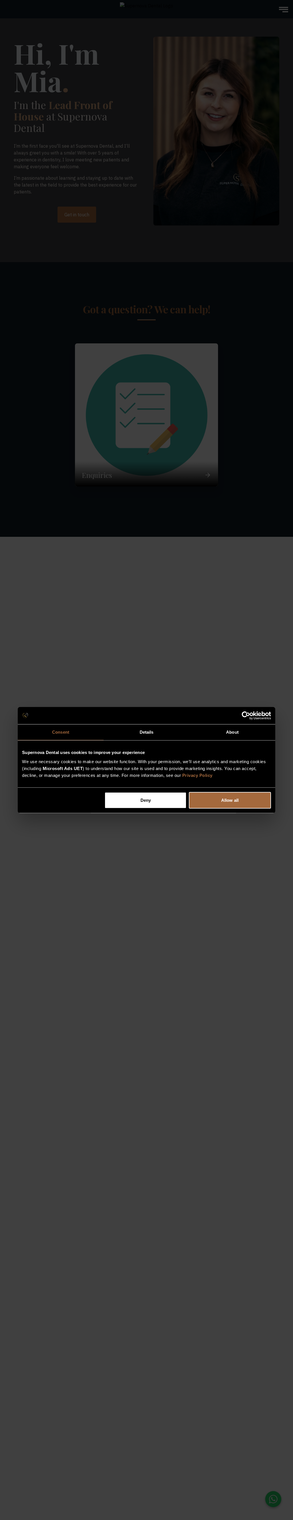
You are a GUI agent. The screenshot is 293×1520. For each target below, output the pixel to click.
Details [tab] (147, 732)
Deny (145, 799)
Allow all (230, 799)
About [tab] (232, 732)
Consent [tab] (60, 732)
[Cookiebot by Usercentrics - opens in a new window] (246, 715)
